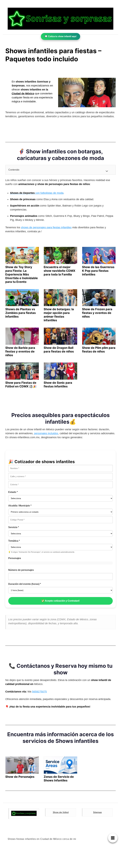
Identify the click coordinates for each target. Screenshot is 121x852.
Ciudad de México (23, 93)
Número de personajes (21, 570)
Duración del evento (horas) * (24, 584)
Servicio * (13, 527)
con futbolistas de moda (36, 192)
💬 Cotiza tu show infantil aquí (60, 36)
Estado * (13, 492)
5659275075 (39, 691)
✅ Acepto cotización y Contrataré (60, 601)
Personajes (14, 558)
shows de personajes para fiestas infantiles (46, 227)
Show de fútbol (61, 812)
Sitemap (97, 812)
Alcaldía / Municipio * (19, 505)
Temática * (14, 541)
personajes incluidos (46, 433)
